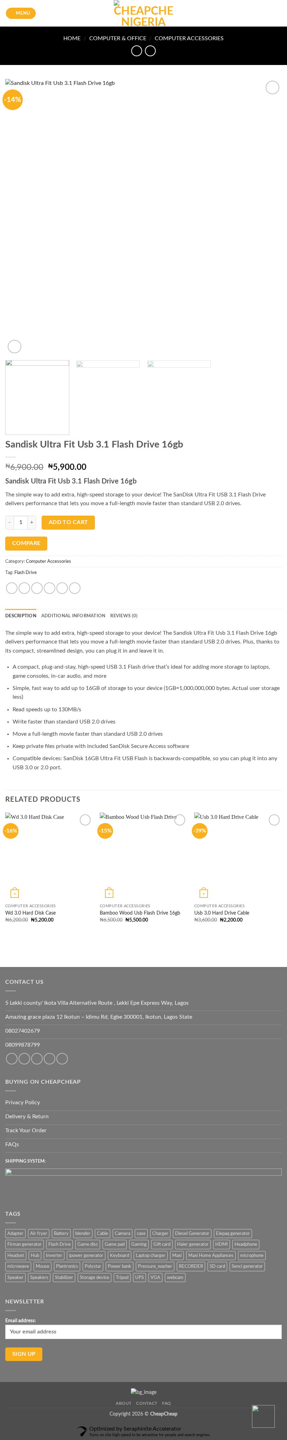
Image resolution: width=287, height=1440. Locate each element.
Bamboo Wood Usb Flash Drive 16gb (140, 913)
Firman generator (24, 1244)
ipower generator (86, 1255)
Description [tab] (20, 616)
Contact (146, 1403)
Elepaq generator (233, 1233)
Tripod (122, 1277)
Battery (61, 1233)
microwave (18, 1266)
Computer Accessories (189, 38)
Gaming (139, 1244)
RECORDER (191, 1266)
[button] (21, 13)
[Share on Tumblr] (74, 588)
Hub (35, 1255)
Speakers (39, 1277)
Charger (160, 1233)
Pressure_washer (155, 1266)
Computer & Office (117, 38)
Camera (122, 1233)
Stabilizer (64, 1277)
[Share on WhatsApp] (12, 588)
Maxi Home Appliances (210, 1255)
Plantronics (67, 1266)
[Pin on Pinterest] (62, 588)
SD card (217, 1266)
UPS (139, 1277)
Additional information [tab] (73, 616)
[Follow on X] (49, 1058)
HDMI (221, 1244)
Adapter (15, 1233)
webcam (175, 1277)
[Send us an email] (62, 1058)
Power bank (119, 1266)
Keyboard (119, 1255)
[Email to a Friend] (49, 588)
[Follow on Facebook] (12, 1058)
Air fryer (38, 1233)
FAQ (166, 1403)
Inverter (54, 1255)
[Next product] (136, 50)
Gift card (161, 1244)
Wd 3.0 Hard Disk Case (30, 913)
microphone (252, 1255)
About (124, 1403)
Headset (15, 1255)
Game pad (115, 1244)
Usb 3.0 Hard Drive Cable (221, 913)
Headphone (245, 1244)
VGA (155, 1277)
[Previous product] (150, 50)
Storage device (94, 1277)
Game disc (87, 1244)
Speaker (15, 1277)
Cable (102, 1233)
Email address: (20, 1320)
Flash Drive (25, 572)
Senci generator (247, 1266)
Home (71, 38)
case (141, 1233)
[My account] (266, 13)
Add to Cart (68, 522)
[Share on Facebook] (24, 588)
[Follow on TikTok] (37, 1058)
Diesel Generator (192, 1233)
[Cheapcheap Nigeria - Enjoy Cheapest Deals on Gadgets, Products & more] (143, 13)
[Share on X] (37, 588)
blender (82, 1233)
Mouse (42, 1266)
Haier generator (193, 1244)
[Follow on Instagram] (24, 1058)
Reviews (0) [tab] (124, 616)
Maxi (177, 1255)
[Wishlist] (254, 13)
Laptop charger (151, 1255)
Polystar (93, 1266)
